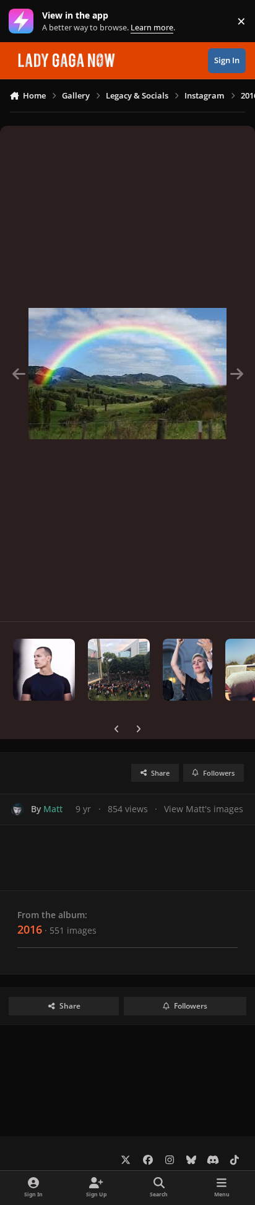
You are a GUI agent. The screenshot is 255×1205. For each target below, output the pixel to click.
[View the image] (44, 670)
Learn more (24, 21)
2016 (29, 929)
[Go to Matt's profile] (17, 809)
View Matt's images (203, 809)
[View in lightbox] (127, 373)
